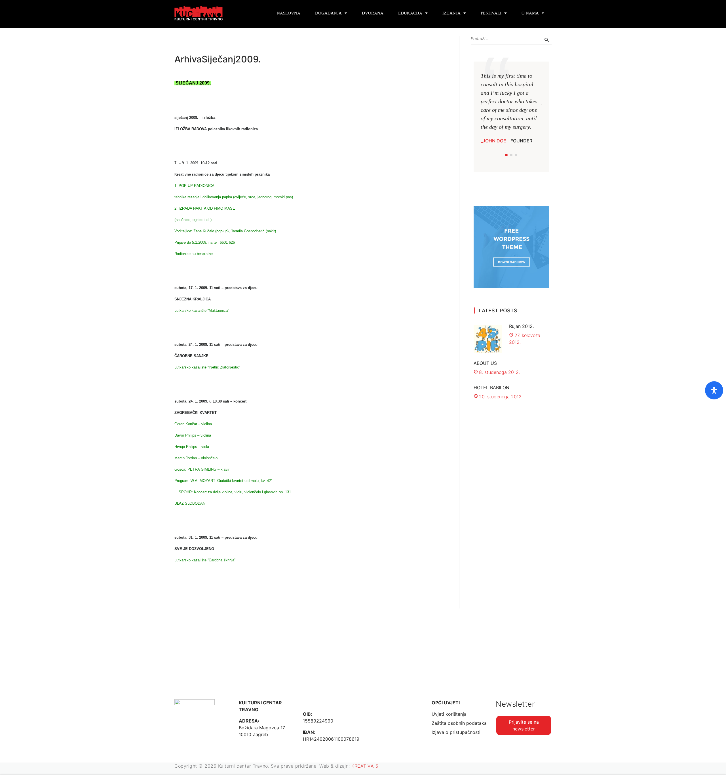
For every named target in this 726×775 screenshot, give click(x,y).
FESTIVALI (491, 13)
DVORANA (372, 13)
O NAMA (530, 13)
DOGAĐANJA (328, 13)
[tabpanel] (511, 107)
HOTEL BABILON (491, 387)
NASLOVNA (288, 13)
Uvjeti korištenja (449, 714)
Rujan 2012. (521, 326)
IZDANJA (451, 13)
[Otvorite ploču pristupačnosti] (714, 390)
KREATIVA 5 (364, 766)
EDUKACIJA (410, 13)
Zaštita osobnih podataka (459, 723)
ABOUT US (485, 363)
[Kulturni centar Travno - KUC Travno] (198, 13)
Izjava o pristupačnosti (456, 732)
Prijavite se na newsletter (524, 725)
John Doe (494, 141)
